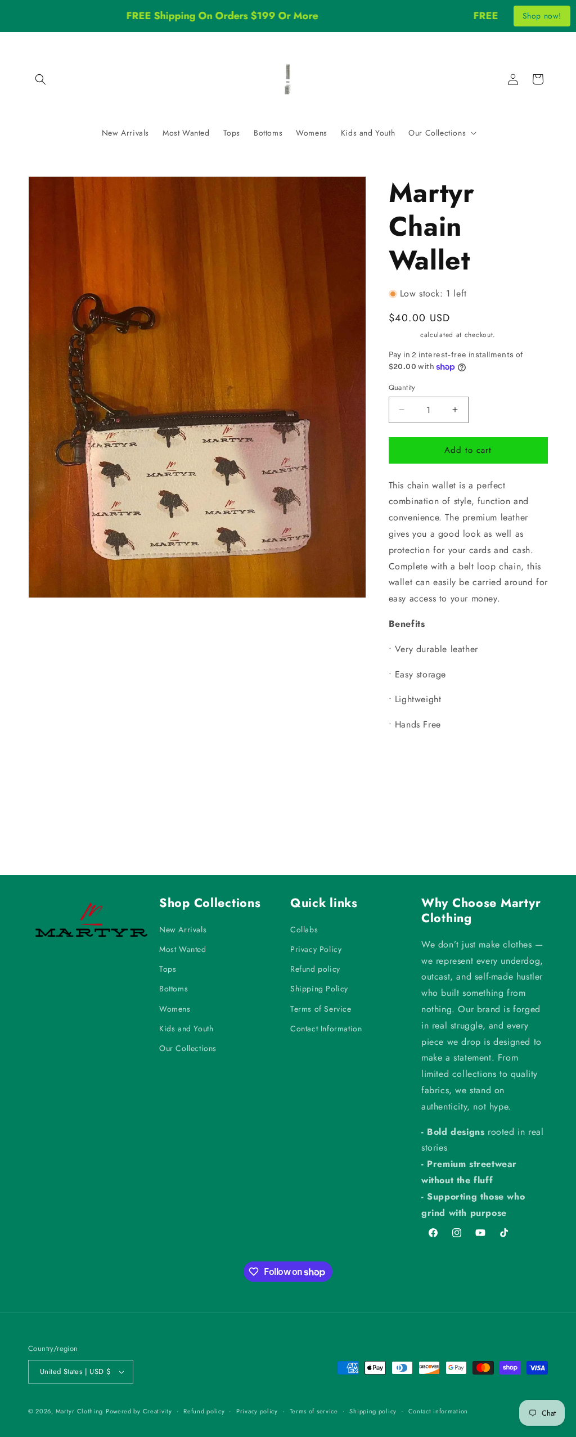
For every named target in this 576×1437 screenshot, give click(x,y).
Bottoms (173, 988)
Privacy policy (257, 1411)
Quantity (402, 387)
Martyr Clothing (80, 1411)
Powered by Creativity (139, 1411)
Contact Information (326, 1028)
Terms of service (314, 1411)
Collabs (304, 929)
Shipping (403, 335)
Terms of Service (321, 1008)
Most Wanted (182, 949)
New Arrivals (182, 929)
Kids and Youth (186, 1028)
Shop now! (542, 15)
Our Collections (188, 1048)
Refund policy (315, 969)
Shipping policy (373, 1411)
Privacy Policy (315, 949)
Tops (167, 969)
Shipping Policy (319, 988)
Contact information (438, 1411)
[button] (40, 79)
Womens (175, 1008)
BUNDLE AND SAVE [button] (437, 759)
